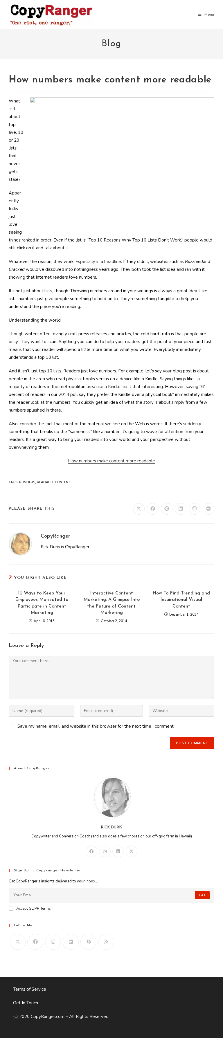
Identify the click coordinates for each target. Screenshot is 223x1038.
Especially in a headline (98, 261)
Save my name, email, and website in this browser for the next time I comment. (96, 726)
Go (202, 895)
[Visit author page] (20, 544)
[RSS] (106, 942)
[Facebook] (91, 851)
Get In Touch (25, 1003)
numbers (27, 482)
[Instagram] (105, 851)
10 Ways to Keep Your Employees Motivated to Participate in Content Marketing (41, 603)
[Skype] (88, 942)
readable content (53, 482)
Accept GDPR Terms (33, 908)
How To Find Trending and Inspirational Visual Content (181, 600)
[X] (131, 851)
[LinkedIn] (118, 851)
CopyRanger (55, 536)
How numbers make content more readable (111, 461)
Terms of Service (29, 989)
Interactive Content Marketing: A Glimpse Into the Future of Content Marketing (111, 603)
